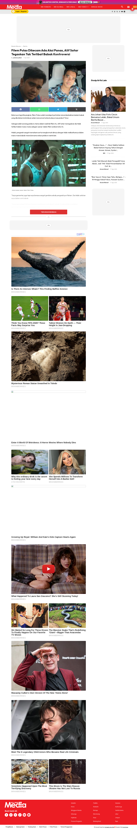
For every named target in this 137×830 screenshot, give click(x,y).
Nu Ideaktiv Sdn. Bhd (109, 827)
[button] (122, 6)
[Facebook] (112, 11)
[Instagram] (114, 11)
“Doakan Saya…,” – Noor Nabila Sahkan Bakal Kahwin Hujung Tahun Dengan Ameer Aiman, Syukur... (108, 147)
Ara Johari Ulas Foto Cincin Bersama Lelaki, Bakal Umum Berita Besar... (105, 117)
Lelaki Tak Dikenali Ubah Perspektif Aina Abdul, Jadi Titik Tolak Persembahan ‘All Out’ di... (108, 163)
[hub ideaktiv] (128, 6)
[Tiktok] (119, 11)
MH (104, 153)
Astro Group (125, 827)
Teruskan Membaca (48, 212)
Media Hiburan (16, 46)
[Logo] (14, 7)
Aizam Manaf (95, 122)
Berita (25, 46)
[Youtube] (122, 11)
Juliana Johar (17, 57)
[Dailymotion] (124, 11)
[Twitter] (117, 11)
